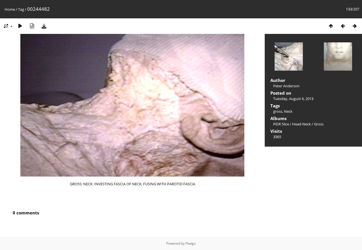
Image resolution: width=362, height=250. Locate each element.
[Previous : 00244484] (343, 26)
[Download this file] (44, 26)
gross (277, 111)
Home (10, 9)
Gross (319, 124)
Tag (21, 9)
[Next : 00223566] (355, 26)
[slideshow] (20, 26)
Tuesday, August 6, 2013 (293, 98)
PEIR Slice (281, 124)
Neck (288, 111)
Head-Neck (301, 124)
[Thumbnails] (331, 26)
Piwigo (191, 243)
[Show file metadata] (32, 26)
